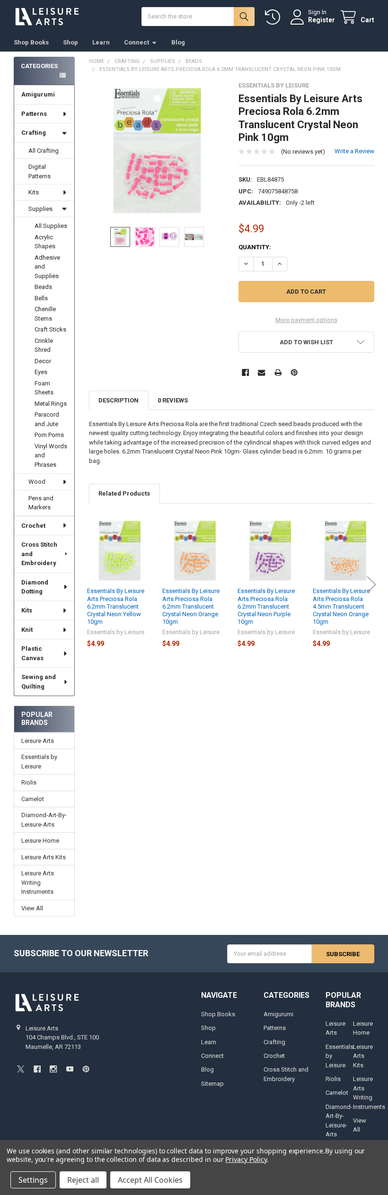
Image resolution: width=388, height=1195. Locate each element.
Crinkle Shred (44, 345)
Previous (91, 584)
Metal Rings (51, 403)
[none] (157, 150)
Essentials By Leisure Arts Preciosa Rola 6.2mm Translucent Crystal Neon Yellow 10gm (115, 606)
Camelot (32, 798)
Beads (43, 286)
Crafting (33, 132)
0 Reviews (173, 400)
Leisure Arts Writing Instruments (37, 882)
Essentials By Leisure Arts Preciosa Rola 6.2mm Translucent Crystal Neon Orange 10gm (191, 606)
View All (32, 908)
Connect (136, 42)
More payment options (306, 319)
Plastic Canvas (32, 653)
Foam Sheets (44, 388)
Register (321, 20)
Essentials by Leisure (39, 761)
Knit (27, 629)
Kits (33, 192)
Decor (43, 361)
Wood (36, 481)
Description (118, 400)
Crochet (33, 525)
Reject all (83, 1180)
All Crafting (43, 150)
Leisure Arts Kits (43, 857)
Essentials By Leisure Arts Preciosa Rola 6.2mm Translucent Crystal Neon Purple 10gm (266, 606)
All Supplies (51, 225)
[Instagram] (53, 1069)
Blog (178, 42)
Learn (101, 42)
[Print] (278, 372)
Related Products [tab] (124, 493)
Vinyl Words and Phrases (51, 455)
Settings (33, 1180)
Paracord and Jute (47, 419)
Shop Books (31, 42)
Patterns (34, 113)
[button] (306, 342)
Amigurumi (38, 94)
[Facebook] (245, 372)
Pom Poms (49, 434)
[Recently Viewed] (274, 17)
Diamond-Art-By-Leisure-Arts (44, 819)
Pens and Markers (40, 503)
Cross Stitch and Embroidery (39, 554)
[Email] (261, 372)
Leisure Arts (37, 740)
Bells (41, 298)
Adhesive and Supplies (47, 266)
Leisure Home (40, 840)
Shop (70, 42)
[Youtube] (70, 1069)
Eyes (41, 371)
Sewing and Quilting (38, 681)
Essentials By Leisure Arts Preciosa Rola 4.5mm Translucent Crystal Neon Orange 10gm (341, 606)
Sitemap (212, 1083)
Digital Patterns (39, 171)
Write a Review (354, 151)
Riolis (28, 782)
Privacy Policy (245, 1159)
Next (371, 584)
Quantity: (254, 247)
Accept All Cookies (150, 1180)
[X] (20, 1069)
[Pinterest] (294, 372)
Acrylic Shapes (45, 242)
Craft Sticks (50, 329)
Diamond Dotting (34, 587)
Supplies (40, 208)
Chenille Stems (45, 313)
